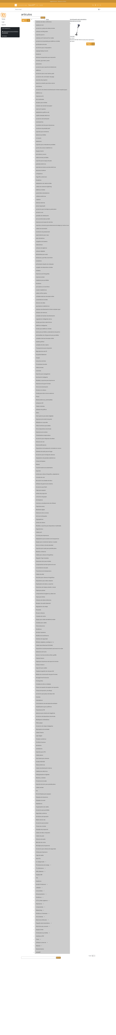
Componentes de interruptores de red (46, 564)
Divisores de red (40, 442)
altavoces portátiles (41, 135)
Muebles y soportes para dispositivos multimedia (48, 526)
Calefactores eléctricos (42, 771)
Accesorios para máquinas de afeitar (45, 438)
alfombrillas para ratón (42, 254)
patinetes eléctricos (41, 164)
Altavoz (38, 464)
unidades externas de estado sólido (45, 296)
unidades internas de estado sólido (45, 338)
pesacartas (39, 64)
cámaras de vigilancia (41, 248)
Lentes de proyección (41, 493)
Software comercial (42, 942)
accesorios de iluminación (42, 118)
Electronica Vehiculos (42, 920)
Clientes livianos (40, 658)
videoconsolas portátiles (42, 157)
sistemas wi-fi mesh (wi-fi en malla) (45, 38)
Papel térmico (39, 529)
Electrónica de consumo (43, 926)
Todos (38, 939)
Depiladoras (39, 803)
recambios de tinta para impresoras (45, 125)
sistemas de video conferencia (43, 22)
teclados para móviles (41, 102)
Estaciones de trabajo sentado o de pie (46, 587)
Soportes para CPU (41, 752)
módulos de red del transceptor (44, 106)
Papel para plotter (40, 590)
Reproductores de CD (41, 351)
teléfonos (38, 70)
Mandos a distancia (41, 551)
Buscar (43, 17)
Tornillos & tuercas (41, 742)
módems (38, 270)
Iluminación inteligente (42, 377)
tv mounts (38, 138)
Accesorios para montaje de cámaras (45, 454)
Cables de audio (40, 836)
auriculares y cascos (41, 154)
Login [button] (3, 22)
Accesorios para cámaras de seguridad (46, 849)
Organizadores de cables (42, 807)
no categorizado (41, 861)
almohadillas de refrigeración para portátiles (47, 335)
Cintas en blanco (40, 664)
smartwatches (39, 122)
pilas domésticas (40, 238)
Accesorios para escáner (42, 823)
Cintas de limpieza (40, 461)
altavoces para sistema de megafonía (45, 713)
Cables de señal (40, 574)
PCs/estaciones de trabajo (43, 865)
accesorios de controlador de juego (45, 76)
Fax (37, 790)
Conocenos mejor (22, 5)
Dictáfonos (39, 629)
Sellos (37, 412)
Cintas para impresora (41, 852)
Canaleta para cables (41, 622)
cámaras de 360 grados (42, 31)
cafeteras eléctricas (41, 196)
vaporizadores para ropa (42, 235)
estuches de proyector (41, 80)
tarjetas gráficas (40, 341)
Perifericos (39, 897)
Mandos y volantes (41, 778)
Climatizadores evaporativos (43, 435)
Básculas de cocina (41, 842)
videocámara (39, 244)
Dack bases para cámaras (42, 758)
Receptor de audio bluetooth (43, 603)
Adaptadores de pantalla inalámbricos (45, 458)
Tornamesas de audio (41, 364)
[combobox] (23, 9)
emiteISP (38, 952)
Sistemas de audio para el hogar (44, 451)
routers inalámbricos (41, 290)
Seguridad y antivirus (41, 813)
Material (39, 945)
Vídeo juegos (39, 723)
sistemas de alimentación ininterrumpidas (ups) (48, 309)
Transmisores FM (40, 710)
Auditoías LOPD (40, 936)
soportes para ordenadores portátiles (45, 144)
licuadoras (38, 180)
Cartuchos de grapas (41, 496)
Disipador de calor (40, 800)
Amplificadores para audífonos (44, 706)
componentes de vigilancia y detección (46, 593)
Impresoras (40, 903)
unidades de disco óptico (42, 345)
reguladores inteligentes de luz (44, 319)
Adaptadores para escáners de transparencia (47, 538)
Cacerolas (38, 370)
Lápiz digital (39, 736)
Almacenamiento (41, 894)
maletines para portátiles (42, 280)
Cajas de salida (40, 855)
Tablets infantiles (40, 406)
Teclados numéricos (41, 739)
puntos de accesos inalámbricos (44, 148)
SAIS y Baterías (40, 871)
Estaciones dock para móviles (43, 561)
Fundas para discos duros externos (45, 393)
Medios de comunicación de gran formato (46, 674)
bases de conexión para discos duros (45, 83)
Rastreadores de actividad (42, 729)
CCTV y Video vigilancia (42, 900)
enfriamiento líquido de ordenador (45, 264)
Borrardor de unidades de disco (44, 480)
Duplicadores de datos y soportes (44, 584)
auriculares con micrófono (43, 286)
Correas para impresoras (42, 535)
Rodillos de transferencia (42, 635)
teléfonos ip (39, 93)
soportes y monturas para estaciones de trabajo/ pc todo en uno (52, 225)
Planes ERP (31, 5)
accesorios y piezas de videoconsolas (45, 28)
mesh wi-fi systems (41, 109)
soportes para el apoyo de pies (44, 160)
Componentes (40, 907)
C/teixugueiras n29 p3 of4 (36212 (10, 31)
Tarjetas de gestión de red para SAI (45, 671)
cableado (39, 887)
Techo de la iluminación (42, 387)
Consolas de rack (40, 477)
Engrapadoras (39, 519)
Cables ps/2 (39, 532)
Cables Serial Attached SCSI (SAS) (44, 645)
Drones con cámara (41, 390)
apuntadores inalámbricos (42, 306)
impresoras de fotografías (42, 274)
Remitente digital (40, 509)
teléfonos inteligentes (41, 325)
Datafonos (38, 881)
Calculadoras (39, 700)
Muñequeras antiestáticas (42, 719)
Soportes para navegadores (43, 374)
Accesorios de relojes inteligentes (44, 726)
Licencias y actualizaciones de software (46, 503)
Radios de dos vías (40, 820)
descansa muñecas (41, 170)
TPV (37, 878)
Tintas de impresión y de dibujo (44, 690)
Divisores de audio (40, 839)
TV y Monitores (40, 868)
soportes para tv (40, 34)
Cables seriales (40, 787)
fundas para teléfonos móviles (43, 328)
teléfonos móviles (40, 190)
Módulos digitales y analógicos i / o (45, 642)
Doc (37, 5)
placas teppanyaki (40, 206)
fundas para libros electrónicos (44, 322)
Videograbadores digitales (42, 774)
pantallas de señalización (42, 215)
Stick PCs (38, 858)
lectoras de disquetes (41, 516)
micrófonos (39, 86)
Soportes (38, 471)
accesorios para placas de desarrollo (45, 694)
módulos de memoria (41, 312)
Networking (40, 910)
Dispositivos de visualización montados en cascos (48, 448)
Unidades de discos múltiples (43, 684)
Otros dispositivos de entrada (43, 429)
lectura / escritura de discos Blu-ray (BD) (46, 655)
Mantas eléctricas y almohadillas (44, 400)
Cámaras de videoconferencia (43, 600)
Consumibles (40, 891)
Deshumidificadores (41, 445)
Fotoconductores (40, 626)
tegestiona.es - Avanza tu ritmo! (58, 1)
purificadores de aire (41, 44)
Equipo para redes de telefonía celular (45, 619)
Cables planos (39, 755)
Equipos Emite (39, 929)
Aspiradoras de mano (75, 21)
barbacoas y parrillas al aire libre (44, 257)
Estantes (38, 697)
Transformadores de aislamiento (44, 467)
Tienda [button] (3, 19)
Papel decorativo (40, 506)
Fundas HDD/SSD (40, 761)
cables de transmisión (41, 228)
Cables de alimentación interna (44, 768)
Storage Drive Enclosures (42, 677)
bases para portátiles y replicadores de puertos (48, 332)
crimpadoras (39, 173)
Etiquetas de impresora (42, 797)
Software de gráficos (41, 409)
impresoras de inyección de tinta (44, 222)
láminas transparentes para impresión (46, 57)
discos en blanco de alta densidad (44, 545)
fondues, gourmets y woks (43, 60)
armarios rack (39, 212)
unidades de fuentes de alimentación (45, 316)
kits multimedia (40, 99)
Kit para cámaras (40, 613)
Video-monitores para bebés (43, 425)
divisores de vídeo (40, 303)
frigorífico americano (41, 177)
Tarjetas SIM (39, 874)
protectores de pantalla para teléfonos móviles (48, 41)
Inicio (47, 19)
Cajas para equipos (41, 490)
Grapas (38, 358)
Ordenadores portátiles (43, 933)
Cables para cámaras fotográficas (44, 555)
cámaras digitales (40, 251)
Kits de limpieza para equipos (43, 794)
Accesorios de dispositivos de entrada (45, 716)
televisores (39, 141)
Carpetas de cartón (41, 616)
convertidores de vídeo (42, 299)
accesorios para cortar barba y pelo (45, 73)
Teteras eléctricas (40, 765)
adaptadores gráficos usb (42, 112)
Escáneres (38, 283)
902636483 (5, 33)
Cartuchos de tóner (41, 361)
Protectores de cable (41, 781)
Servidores (38, 745)
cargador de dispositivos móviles (44, 267)
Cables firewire (40, 732)
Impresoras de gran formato (43, 383)
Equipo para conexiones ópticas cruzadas (46, 542)
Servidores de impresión (42, 816)
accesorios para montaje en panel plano (46, 209)
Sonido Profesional (41, 884)
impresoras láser (40, 277)
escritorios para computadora (43, 47)
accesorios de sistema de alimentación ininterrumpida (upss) (51, 89)
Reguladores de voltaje (42, 606)
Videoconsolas (39, 367)
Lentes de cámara (40, 522)
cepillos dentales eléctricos (43, 115)
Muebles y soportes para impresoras (45, 380)
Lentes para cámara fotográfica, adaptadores (47, 474)
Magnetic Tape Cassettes (42, 558)
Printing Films (39, 681)
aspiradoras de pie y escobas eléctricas (46, 167)
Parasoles (38, 610)
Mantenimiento (40, 949)
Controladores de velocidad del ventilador (46, 703)
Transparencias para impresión (44, 348)
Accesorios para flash (41, 487)
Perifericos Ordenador (42, 913)
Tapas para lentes (40, 597)
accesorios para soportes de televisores (46, 67)
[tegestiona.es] (16, 5)
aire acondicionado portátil (43, 219)
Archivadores (39, 500)
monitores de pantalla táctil (43, 128)
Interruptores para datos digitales (44, 416)
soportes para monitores (42, 131)
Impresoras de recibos (42, 432)
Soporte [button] (4, 25)
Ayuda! (41, 5)
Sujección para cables (41, 668)
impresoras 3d (39, 96)
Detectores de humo (41, 652)
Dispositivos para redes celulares (44, 580)
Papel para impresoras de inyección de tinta (47, 661)
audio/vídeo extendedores (42, 193)
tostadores (39, 261)
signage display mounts (42, 51)
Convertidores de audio (42, 568)
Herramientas (40, 916)
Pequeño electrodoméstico (43, 923)
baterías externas (40, 202)
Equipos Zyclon (40, 151)
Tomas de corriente (41, 826)
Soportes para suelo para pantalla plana (46, 548)
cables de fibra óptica (41, 293)
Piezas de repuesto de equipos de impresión (47, 687)
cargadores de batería (41, 241)
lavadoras (38, 54)
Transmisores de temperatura (43, 571)
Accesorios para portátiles (42, 810)
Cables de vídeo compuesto (43, 832)
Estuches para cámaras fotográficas (45, 577)
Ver (89, 44)
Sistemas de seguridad (42, 639)
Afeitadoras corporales (42, 422)
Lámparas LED (39, 403)
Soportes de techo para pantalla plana (45, 784)
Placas (37, 396)
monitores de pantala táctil (43, 232)
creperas (38, 199)
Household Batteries (41, 354)
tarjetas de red (40, 25)
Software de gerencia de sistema (44, 484)
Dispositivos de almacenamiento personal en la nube (49, 648)
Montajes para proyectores (43, 845)
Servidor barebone (41, 632)
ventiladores (39, 748)
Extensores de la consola (42, 513)
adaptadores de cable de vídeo (44, 183)
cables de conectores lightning (44, 186)
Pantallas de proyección (42, 829)
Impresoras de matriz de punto (44, 419)
